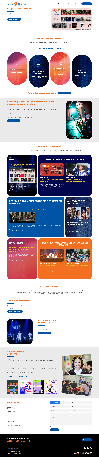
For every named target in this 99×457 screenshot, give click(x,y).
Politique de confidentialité (12, 453)
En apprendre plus (64, 93)
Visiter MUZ (13, 189)
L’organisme (57, 3)
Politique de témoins (21, 453)
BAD (91, 453)
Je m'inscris (86, 439)
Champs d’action (67, 3)
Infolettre (76, 3)
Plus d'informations (13, 19)
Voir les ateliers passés (14, 311)
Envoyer (54, 429)
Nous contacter (86, 3)
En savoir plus (71, 185)
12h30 (79, 453)
